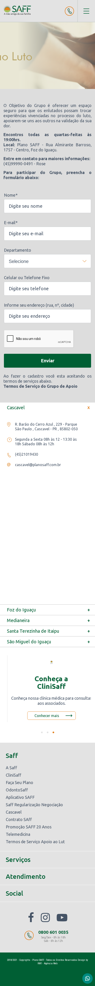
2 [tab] (47, 732)
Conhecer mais (42, 716)
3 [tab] (53, 732)
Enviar (47, 360)
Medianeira (49, 620)
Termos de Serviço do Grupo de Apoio (40, 386)
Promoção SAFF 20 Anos (28, 826)
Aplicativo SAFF (20, 797)
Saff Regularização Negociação (34, 804)
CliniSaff (13, 775)
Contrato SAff (19, 819)
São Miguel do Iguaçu (49, 641)
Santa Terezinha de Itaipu (49, 631)
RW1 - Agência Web (47, 963)
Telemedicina (18, 834)
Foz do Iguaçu (49, 610)
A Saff (11, 767)
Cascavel (49, 407)
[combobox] (47, 261)
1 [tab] (42, 732)
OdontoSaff (17, 790)
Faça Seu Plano (19, 782)
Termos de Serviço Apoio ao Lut (35, 841)
